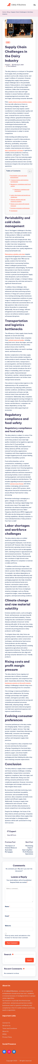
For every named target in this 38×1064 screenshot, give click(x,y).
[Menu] (35, 4)
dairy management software (14, 150)
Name (7, 906)
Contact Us (6, 1023)
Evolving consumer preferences (20, 208)
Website (8, 926)
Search (7, 954)
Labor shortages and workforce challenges (20, 196)
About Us (5, 1031)
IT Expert (11, 831)
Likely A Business (12, 991)
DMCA (4, 1034)
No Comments (12, 66)
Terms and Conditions (9, 1028)
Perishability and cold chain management (18, 176)
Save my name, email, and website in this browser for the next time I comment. (17, 936)
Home (4, 12)
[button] (11, 835)
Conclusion (14, 210)
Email (7, 916)
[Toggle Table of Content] (28, 171)
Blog (8, 12)
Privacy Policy (7, 1037)
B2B (7, 42)
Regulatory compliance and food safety (21, 185)
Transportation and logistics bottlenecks (19, 180)
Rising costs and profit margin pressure (20, 204)
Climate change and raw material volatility (18, 200)
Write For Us (6, 1025)
